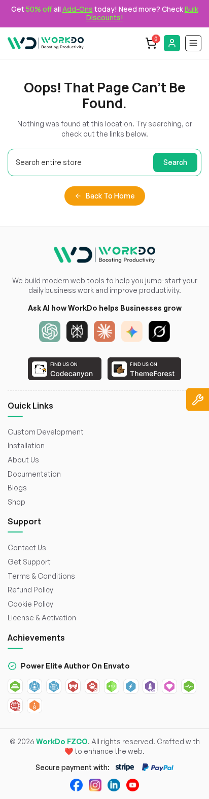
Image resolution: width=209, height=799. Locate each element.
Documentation (34, 474)
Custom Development (46, 431)
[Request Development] (197, 399)
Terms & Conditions (41, 576)
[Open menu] (193, 43)
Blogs (17, 487)
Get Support (29, 561)
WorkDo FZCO (62, 741)
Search (175, 162)
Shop (16, 501)
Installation (26, 445)
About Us (23, 459)
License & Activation (42, 617)
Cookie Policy (30, 604)
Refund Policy (30, 589)
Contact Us (27, 547)
